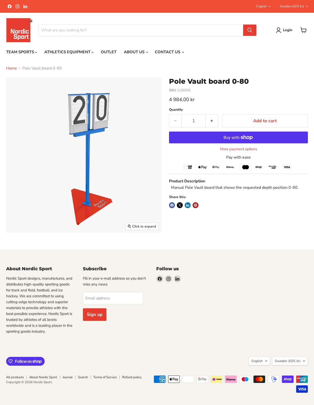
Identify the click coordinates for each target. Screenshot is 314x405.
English (261, 6)
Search (83, 377)
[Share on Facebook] (172, 205)
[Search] (249, 30)
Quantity (176, 110)
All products (15, 377)
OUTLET (109, 52)
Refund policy (132, 377)
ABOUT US (134, 52)
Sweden (292, 6)
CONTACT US (168, 52)
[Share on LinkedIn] (188, 205)
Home (11, 68)
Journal (68, 377)
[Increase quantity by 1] (212, 121)
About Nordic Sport (43, 377)
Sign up (95, 314)
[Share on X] (180, 205)
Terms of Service (105, 377)
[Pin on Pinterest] (195, 205)
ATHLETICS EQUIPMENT (68, 52)
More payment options (238, 149)
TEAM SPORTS (20, 52)
